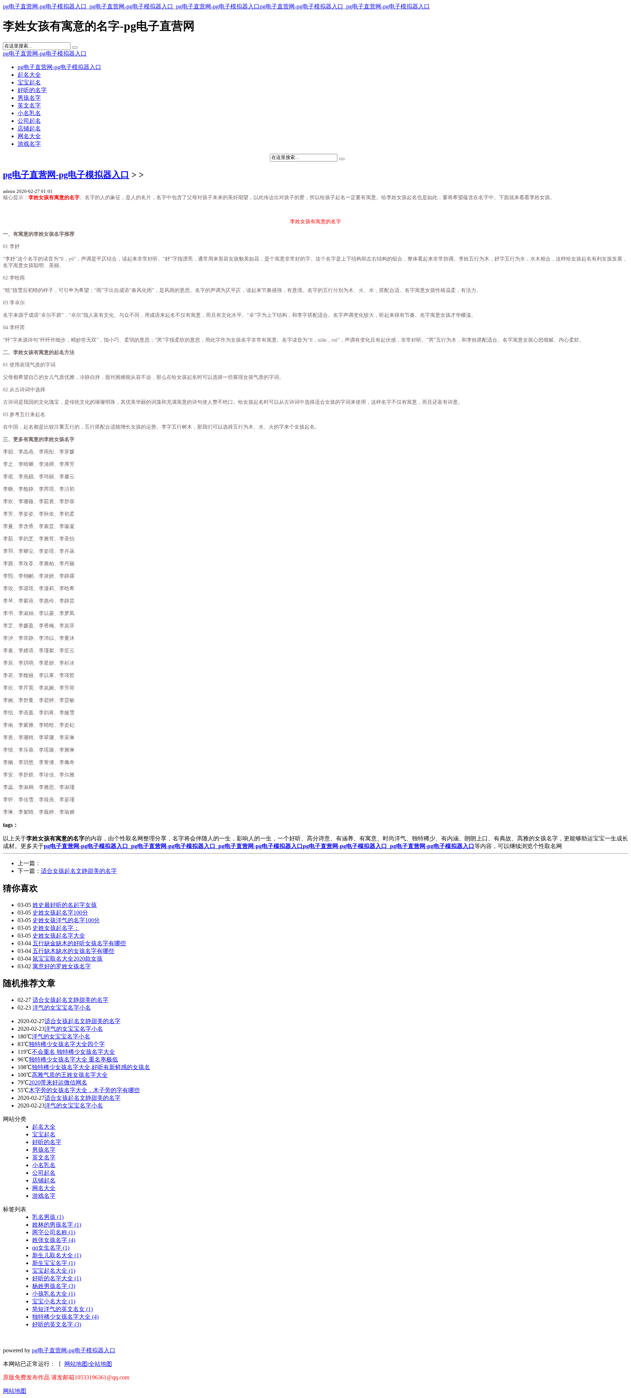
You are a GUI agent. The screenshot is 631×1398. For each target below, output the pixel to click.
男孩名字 (29, 98)
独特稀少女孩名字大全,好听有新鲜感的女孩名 (91, 1067)
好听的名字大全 (56, 1278)
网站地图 (76, 1364)
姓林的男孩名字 (56, 1225)
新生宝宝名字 (53, 1263)
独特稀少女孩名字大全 (65, 1317)
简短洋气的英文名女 (62, 1309)
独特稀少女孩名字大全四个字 (67, 1044)
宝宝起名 (29, 82)
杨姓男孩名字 (53, 1286)
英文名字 (29, 105)
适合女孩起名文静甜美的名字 (79, 871)
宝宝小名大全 (53, 1301)
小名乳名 (29, 113)
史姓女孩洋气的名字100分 (66, 920)
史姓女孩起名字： (55, 928)
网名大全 (29, 136)
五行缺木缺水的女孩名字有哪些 (73, 951)
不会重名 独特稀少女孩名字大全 (73, 1052)
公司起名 (29, 121)
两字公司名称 (53, 1232)
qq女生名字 (50, 1248)
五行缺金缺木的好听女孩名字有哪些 (79, 943)
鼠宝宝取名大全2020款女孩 (67, 959)
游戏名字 (29, 144)
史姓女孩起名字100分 (60, 912)
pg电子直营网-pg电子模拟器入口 (45, 6)
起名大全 (29, 75)
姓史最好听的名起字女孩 (64, 905)
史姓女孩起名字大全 (58, 935)
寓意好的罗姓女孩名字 (61, 966)
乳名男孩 (48, 1217)
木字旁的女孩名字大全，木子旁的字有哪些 (84, 1090)
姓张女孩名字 (53, 1240)
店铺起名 (29, 128)
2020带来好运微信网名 (58, 1082)
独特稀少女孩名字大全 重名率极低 (73, 1059)
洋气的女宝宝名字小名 (61, 1007)
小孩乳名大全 (53, 1294)
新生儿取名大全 (56, 1255)
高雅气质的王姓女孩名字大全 (70, 1075)
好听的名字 (32, 90)
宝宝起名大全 (53, 1271)
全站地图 (100, 1364)
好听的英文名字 (56, 1324)
